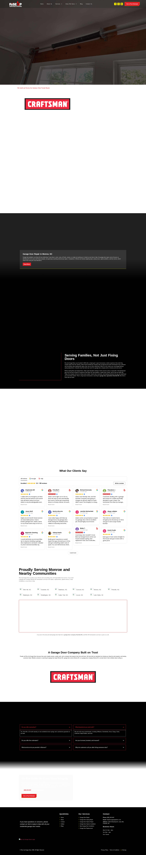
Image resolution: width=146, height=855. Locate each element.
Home (42, 4)
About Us (49, 4)
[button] (32, 478)
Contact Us (89, 4)
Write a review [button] (119, 483)
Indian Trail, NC (63, 595)
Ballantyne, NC (27, 595)
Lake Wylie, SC (98, 595)
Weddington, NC (46, 595)
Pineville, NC (115, 589)
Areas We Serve (70, 4)
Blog (81, 4)
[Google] (122, 4)
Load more (73, 553)
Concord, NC (80, 589)
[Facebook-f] (115, 4)
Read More (27, 264)
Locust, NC (79, 595)
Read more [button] (24, 504)
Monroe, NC (97, 589)
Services (57, 4)
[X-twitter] (118, 4)
